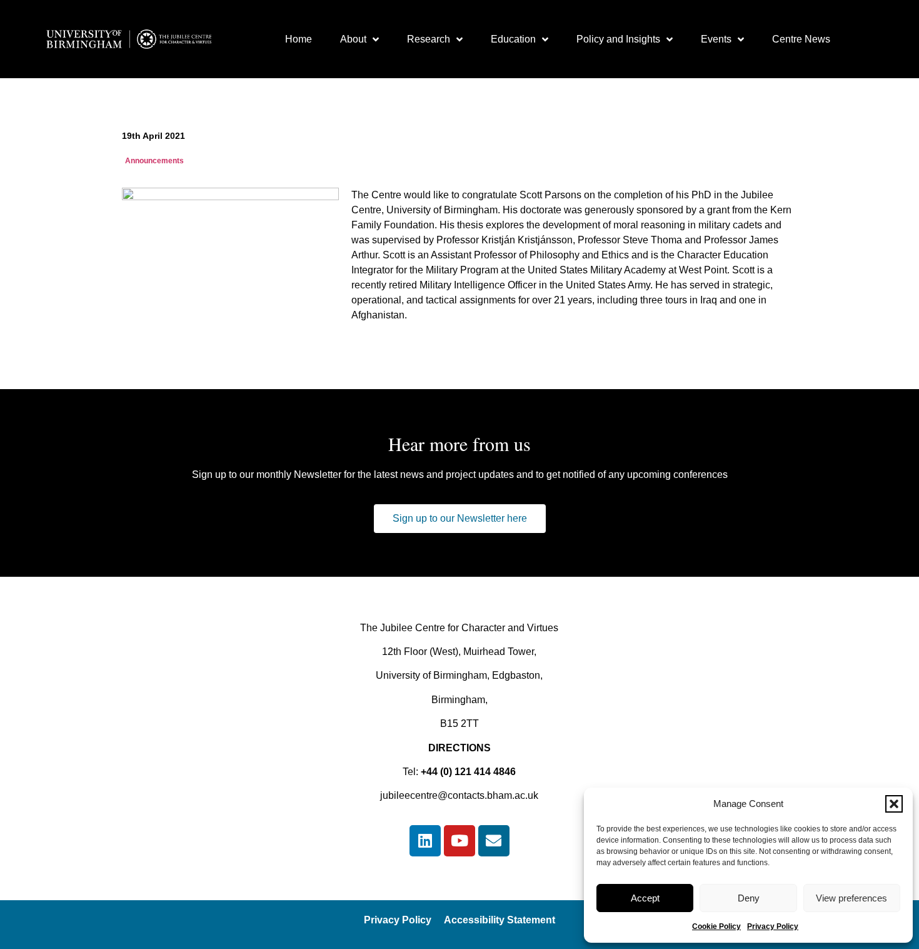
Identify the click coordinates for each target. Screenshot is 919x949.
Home (298, 39)
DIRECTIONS (459, 748)
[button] (894, 804)
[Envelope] (494, 840)
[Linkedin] (425, 840)
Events (716, 39)
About (353, 39)
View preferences (851, 898)
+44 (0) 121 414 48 (463, 771)
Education (513, 39)
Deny (749, 898)
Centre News (801, 39)
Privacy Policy (772, 926)
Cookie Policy (716, 926)
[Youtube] (459, 840)
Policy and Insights (618, 39)
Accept (645, 898)
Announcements (154, 160)
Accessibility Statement (499, 920)
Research (428, 39)
